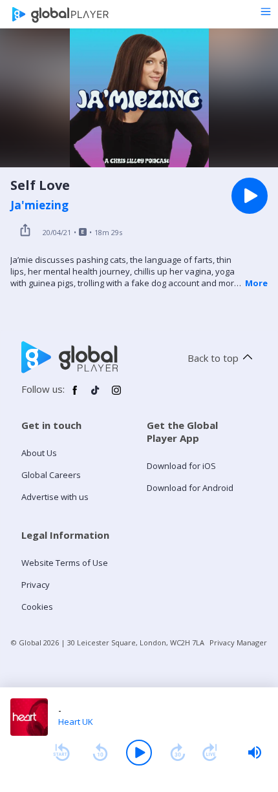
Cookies (37, 606)
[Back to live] (210, 753)
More (256, 283)
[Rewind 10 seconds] (100, 753)
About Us (39, 453)
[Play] (139, 753)
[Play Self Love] (249, 196)
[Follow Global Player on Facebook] (75, 395)
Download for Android (190, 488)
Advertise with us (55, 497)
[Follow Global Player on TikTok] (96, 395)
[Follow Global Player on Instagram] (116, 395)
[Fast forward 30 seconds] (178, 753)
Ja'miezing (39, 205)
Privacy (35, 584)
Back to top (213, 357)
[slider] (254, 752)
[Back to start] (61, 753)
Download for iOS (181, 466)
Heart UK (75, 721)
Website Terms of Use (64, 562)
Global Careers (51, 475)
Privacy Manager (238, 642)
